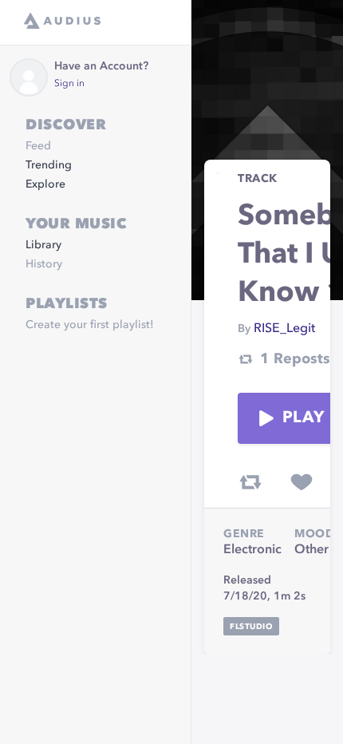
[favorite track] (301, 482)
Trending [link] (49, 165)
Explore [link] (45, 184)
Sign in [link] (69, 84)
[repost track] (250, 482)
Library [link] (43, 245)
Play (303, 418)
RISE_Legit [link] (284, 329)
